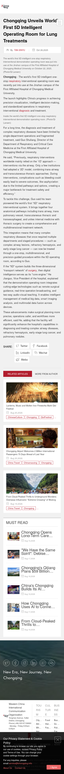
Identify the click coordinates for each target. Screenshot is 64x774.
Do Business (57, 723)
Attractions (39, 723)
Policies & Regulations (57, 727)
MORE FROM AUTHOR (46, 373)
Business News (57, 720)
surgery (32, 270)
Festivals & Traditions (48, 727)
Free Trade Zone (57, 731)
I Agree (53, 767)
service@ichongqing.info (20, 763)
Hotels (39, 731)
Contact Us (20, 767)
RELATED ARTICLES (18, 373)
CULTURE (48, 709)
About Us (7, 767)
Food (47, 720)
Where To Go (39, 727)
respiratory (15, 81)
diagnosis (24, 110)
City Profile (39, 720)
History (48, 723)
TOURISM (39, 709)
